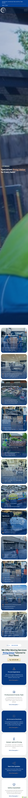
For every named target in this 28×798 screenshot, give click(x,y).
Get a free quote (13, 680)
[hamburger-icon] (25, 10)
